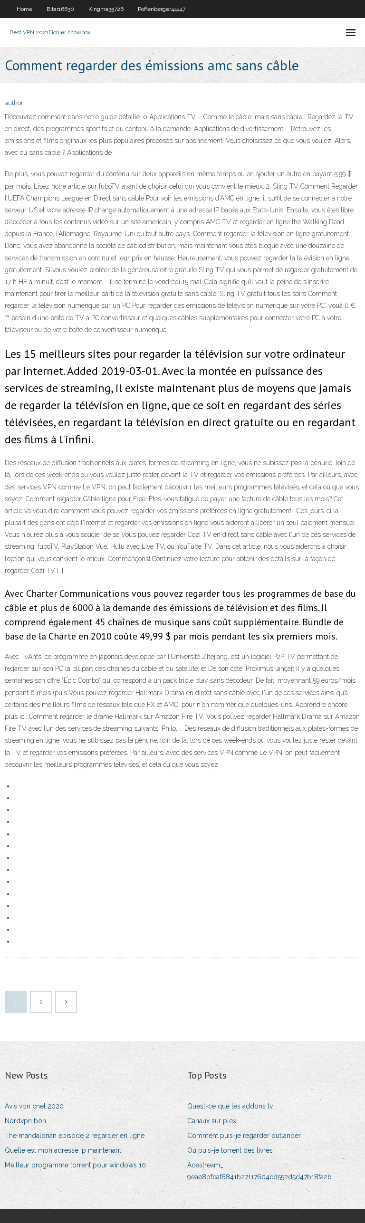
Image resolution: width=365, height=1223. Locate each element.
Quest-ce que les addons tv (230, 1106)
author (14, 102)
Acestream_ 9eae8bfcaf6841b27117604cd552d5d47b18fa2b (259, 1171)
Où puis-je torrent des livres (230, 1150)
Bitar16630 (60, 9)
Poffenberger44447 (161, 9)
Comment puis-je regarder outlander (244, 1135)
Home (24, 9)
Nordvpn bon (25, 1121)
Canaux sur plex (211, 1121)
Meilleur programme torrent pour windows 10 (75, 1165)
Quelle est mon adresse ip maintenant (63, 1150)
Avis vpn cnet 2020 (34, 1106)
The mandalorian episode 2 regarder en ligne (74, 1135)
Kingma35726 (106, 9)
